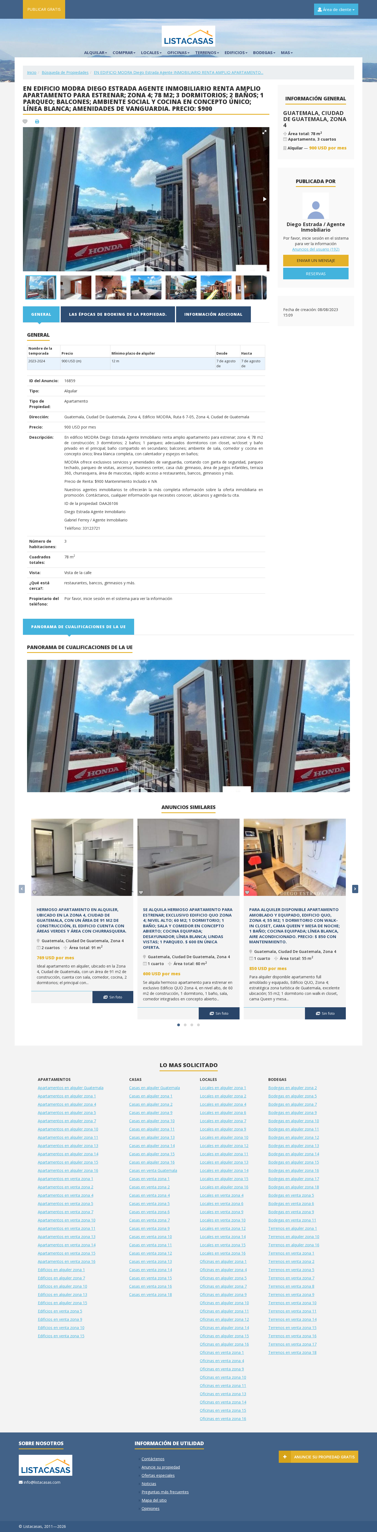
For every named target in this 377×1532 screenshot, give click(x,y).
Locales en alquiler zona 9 (223, 1129)
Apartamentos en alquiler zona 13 (68, 1145)
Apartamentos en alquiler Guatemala (70, 1087)
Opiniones (151, 1508)
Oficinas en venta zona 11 (223, 1385)
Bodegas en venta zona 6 (291, 1203)
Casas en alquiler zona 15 (152, 1153)
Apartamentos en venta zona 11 (66, 1228)
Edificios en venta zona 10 (61, 1327)
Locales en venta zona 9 (221, 1211)
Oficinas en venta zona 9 (222, 1369)
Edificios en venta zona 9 (60, 1319)
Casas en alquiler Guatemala (154, 1087)
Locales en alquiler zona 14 (224, 1170)
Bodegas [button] (263, 52)
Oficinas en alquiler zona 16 (224, 1344)
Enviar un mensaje (316, 260)
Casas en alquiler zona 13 (152, 1137)
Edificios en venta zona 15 (61, 1335)
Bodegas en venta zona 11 (292, 1220)
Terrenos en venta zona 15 (292, 1327)
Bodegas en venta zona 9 (291, 1211)
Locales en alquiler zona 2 (223, 1096)
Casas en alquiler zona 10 (152, 1120)
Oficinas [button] (177, 52)
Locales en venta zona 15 (223, 1244)
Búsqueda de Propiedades (65, 72)
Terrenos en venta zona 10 (292, 1302)
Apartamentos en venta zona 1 (65, 1178)
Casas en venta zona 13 (150, 1261)
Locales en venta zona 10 (223, 1220)
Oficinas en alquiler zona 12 (224, 1319)
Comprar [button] (123, 52)
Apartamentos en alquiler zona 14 (68, 1153)
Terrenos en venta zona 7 (291, 1278)
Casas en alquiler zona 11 (152, 1129)
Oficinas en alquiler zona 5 (223, 1278)
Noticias (149, 1483)
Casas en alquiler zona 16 (152, 1162)
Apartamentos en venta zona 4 (65, 1195)
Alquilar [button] (94, 52)
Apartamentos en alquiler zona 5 (67, 1112)
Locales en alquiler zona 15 (224, 1178)
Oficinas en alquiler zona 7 (223, 1286)
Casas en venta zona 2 (149, 1187)
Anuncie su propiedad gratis (324, 1456)
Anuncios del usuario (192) (315, 249)
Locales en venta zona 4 (221, 1195)
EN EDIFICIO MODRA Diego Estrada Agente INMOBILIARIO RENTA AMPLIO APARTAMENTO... (178, 72)
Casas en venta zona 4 (149, 1195)
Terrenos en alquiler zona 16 (293, 1244)
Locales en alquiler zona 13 (224, 1162)
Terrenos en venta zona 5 (291, 1269)
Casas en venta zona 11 (150, 1244)
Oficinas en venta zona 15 (223, 1410)
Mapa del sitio (154, 1500)
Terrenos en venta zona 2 (291, 1261)
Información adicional (213, 314)
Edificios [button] (235, 52)
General (41, 314)
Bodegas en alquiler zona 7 (292, 1104)
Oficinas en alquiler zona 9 (223, 1294)
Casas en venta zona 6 (149, 1211)
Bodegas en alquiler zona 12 (293, 1137)
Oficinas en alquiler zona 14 (224, 1327)
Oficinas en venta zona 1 (222, 1352)
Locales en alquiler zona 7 (223, 1120)
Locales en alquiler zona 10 (224, 1137)
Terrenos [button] (205, 52)
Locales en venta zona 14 (223, 1236)
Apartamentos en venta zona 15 (66, 1253)
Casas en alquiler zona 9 (150, 1112)
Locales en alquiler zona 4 (223, 1104)
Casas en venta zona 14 (150, 1269)
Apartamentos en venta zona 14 (66, 1244)
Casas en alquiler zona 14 (152, 1145)
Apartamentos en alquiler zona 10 (68, 1129)
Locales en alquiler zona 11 (224, 1153)
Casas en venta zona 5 (149, 1203)
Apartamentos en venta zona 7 (65, 1211)
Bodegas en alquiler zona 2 (292, 1087)
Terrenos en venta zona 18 (292, 1352)
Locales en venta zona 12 (223, 1228)
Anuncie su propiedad (161, 1467)
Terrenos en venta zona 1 (291, 1253)
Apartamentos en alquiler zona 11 (68, 1137)
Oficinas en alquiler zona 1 (223, 1261)
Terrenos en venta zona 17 (292, 1344)
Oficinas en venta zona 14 (223, 1402)
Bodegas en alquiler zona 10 (293, 1120)
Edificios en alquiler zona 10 (62, 1286)
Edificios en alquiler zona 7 (61, 1278)
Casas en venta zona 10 (150, 1236)
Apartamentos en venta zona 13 (66, 1236)
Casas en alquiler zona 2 (150, 1104)
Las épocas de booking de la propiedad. (118, 314)
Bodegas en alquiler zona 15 (293, 1162)
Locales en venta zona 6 (221, 1203)
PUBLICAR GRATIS (44, 9)
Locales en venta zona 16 (223, 1253)
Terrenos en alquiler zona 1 (292, 1228)
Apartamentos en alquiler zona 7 (67, 1120)
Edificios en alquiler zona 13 (62, 1294)
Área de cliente (337, 9)
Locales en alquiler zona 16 (224, 1187)
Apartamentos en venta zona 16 (66, 1261)
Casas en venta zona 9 (149, 1228)
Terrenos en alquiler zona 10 (293, 1236)
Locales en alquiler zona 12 (224, 1145)
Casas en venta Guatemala (153, 1170)
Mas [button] (285, 52)
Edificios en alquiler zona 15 (62, 1302)
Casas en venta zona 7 (149, 1220)
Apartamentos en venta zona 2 (65, 1187)
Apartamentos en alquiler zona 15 (68, 1162)
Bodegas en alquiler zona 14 (293, 1153)
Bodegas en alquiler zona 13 (293, 1145)
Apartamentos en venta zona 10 (66, 1220)
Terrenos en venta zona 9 (291, 1294)
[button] (264, 132)
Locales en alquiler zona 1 (223, 1087)
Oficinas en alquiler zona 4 (223, 1269)
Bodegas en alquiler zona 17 (293, 1178)
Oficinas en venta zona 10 (223, 1377)
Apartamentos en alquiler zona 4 (67, 1104)
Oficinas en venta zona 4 (222, 1360)
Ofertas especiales (158, 1475)
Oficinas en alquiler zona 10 (224, 1302)
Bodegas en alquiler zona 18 (293, 1187)
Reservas (316, 273)
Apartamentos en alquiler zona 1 (67, 1096)
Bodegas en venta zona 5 (291, 1195)
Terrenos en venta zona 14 (292, 1319)
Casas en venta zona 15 (150, 1278)
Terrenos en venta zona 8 (291, 1286)
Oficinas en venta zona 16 (223, 1418)
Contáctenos (153, 1458)
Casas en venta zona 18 (150, 1294)
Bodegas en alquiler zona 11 (293, 1129)
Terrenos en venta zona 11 (292, 1311)
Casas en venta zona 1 (149, 1178)
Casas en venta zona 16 (150, 1286)
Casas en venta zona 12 (150, 1253)
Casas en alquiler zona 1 (150, 1096)
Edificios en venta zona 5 (60, 1311)
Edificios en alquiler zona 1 (61, 1269)
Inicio (31, 72)
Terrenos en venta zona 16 (292, 1335)
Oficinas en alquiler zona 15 (224, 1335)
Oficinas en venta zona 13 (223, 1393)
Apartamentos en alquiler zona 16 (68, 1170)
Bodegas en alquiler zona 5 (292, 1096)
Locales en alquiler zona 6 (223, 1112)
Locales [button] (150, 52)
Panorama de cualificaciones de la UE (78, 626)
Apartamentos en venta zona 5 (65, 1203)
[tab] (41, 314)
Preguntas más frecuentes (165, 1491)
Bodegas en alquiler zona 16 (293, 1170)
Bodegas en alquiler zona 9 (292, 1112)
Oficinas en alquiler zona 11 (224, 1311)
